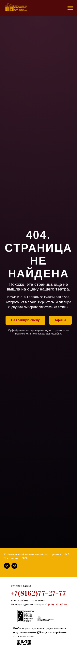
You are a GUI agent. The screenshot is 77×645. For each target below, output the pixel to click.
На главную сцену (25, 320)
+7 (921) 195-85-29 (56, 604)
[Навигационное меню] (70, 8)
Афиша (60, 320)
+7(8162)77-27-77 (38, 593)
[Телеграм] (14, 566)
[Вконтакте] (7, 566)
